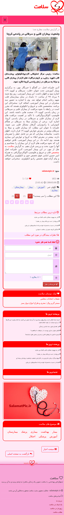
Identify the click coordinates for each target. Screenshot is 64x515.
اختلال (32, 436)
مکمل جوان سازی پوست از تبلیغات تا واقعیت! (45, 330)
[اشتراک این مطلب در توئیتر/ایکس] (12, 202)
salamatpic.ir (48, 171)
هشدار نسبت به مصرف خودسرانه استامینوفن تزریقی (42, 225)
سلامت (41, 7)
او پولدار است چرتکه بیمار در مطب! (47, 221)
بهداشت (45, 431)
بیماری (55, 190)
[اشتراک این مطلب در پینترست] (32, 202)
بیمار (31, 187)
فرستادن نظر (50, 284)
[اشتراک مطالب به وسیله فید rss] (7, 202)
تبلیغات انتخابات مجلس (50, 299)
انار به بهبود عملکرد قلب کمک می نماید (46, 217)
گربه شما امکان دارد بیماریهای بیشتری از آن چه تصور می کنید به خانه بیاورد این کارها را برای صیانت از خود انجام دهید (32, 321)
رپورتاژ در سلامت (56, 508)
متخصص (55, 152)
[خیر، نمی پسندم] (17, 196)
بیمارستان (19, 187)
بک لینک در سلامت (55, 504)
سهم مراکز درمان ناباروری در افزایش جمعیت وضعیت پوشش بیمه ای (37, 358)
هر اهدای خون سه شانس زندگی (49, 326)
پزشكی (42, 436)
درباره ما (59, 500)
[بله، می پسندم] (30, 196)
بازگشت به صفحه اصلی (18, 454)
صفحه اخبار (49, 449)
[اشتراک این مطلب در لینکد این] (27, 202)
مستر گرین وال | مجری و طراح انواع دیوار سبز (40, 303)
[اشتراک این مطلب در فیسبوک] (17, 202)
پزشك (24, 431)
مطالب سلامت (57, 512)
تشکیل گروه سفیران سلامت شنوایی (47, 229)
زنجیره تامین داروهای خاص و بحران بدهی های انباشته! (42, 334)
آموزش (41, 187)
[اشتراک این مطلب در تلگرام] (22, 202)
